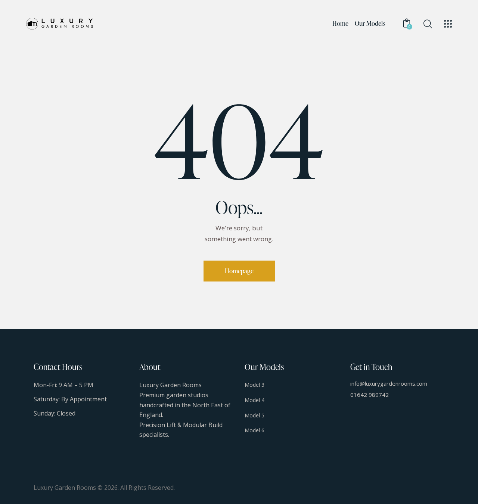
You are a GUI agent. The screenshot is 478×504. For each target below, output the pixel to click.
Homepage (239, 271)
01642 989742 (369, 394)
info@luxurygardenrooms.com (388, 383)
